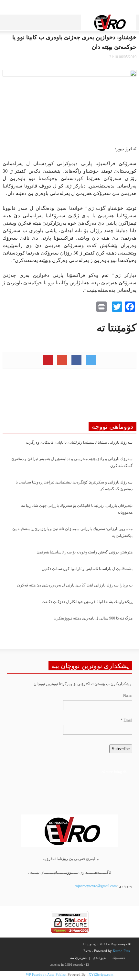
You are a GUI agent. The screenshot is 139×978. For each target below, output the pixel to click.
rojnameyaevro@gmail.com (96, 886)
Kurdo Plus (121, 951)
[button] (22, 21)
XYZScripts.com (101, 974)
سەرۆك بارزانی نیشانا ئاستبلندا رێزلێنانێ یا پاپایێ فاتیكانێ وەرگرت (79, 442)
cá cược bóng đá (114, 772)
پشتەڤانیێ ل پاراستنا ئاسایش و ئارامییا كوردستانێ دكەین (87, 568)
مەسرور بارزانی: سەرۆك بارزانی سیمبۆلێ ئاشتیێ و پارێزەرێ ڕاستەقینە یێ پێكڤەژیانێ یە (72, 532)
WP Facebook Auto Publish (46, 974)
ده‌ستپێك (118, 958)
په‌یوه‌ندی (99, 958)
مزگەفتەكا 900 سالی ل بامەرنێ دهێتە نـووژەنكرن (93, 618)
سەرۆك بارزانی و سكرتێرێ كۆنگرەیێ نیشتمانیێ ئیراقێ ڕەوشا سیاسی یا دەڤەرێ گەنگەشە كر (74, 485)
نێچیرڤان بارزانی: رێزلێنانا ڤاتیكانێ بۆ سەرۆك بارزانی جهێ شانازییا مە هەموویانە (77, 509)
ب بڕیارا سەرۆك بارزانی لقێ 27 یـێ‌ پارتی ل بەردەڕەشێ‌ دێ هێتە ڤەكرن (75, 585)
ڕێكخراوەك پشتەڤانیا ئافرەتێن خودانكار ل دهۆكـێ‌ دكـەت (87, 601)
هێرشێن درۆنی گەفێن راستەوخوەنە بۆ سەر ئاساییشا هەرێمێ (85, 552)
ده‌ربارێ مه (78, 958)
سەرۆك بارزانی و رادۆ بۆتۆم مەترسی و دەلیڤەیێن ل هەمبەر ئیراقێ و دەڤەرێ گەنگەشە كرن (72, 462)
